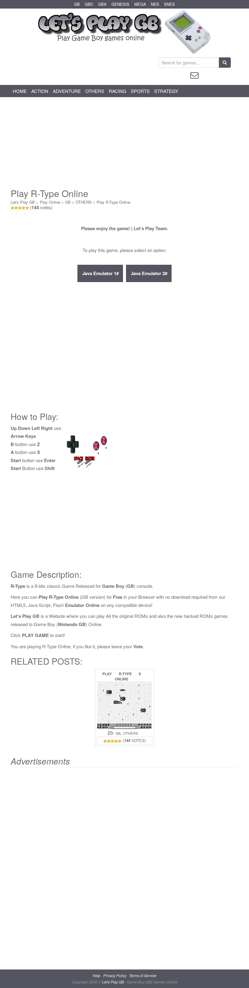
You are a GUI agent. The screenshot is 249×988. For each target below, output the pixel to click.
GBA (102, 4)
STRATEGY (166, 91)
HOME (20, 91)
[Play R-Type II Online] (124, 705)
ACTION (39, 91)
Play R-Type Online (113, 202)
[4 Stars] (23, 208)
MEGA (140, 4)
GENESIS (120, 4)
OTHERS (94, 91)
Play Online (50, 202)
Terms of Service (142, 975)
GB (77, 4)
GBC (89, 4)
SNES (169, 4)
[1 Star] (12, 208)
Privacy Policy (114, 975)
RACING (117, 91)
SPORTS (140, 91)
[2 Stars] (16, 208)
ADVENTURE (67, 91)
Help (97, 975)
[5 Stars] (27, 208)
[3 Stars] (20, 208)
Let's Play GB (23, 202)
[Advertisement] (124, 142)
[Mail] (194, 74)
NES (155, 4)
